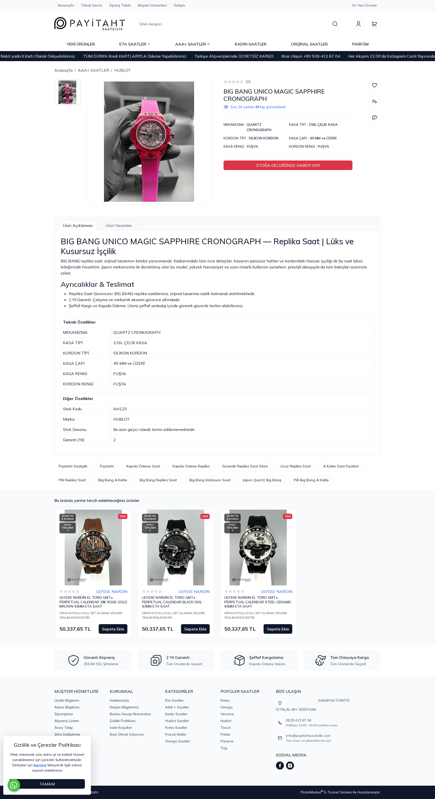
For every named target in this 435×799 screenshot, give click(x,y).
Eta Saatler (174, 700)
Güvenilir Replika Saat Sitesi (245, 466)
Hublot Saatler (177, 720)
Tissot (226, 727)
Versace (227, 714)
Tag (224, 748)
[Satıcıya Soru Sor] (375, 117)
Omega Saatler (177, 741)
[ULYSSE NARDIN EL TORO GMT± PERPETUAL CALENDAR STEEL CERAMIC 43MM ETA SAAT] (258, 548)
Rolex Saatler (176, 727)
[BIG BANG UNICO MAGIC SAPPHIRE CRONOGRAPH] (149, 142)
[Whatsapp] (14, 785)
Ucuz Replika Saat (295, 466)
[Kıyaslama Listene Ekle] (375, 101)
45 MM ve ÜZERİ (323, 138)
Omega (227, 707)
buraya (40, 765)
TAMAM (47, 783)
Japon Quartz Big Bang (262, 480)
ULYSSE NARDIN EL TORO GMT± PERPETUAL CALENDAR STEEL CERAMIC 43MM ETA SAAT (257, 602)
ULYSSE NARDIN (111, 591)
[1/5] (226, 82)
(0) (248, 81)
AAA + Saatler (177, 707)
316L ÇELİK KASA (323, 124)
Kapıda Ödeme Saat (143, 466)
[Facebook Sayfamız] (280, 766)
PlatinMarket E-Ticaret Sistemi (326, 792)
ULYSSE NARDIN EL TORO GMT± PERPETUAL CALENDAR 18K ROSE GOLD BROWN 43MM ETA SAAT (93, 602)
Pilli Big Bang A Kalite (311, 480)
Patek (225, 734)
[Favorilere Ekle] (375, 85)
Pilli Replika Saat (72, 480)
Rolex (225, 700)
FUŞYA (252, 146)
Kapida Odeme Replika (191, 466)
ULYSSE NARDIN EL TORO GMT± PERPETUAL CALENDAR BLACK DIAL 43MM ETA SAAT (172, 602)
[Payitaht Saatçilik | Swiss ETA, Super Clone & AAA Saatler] (89, 24)
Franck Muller (176, 734)
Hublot (226, 720)
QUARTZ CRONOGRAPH (259, 127)
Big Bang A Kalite (112, 480)
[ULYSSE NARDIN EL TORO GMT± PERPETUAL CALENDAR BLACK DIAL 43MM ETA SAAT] (176, 548)
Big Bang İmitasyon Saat (209, 480)
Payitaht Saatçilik (73, 466)
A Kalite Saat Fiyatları (341, 466)
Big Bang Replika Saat (158, 480)
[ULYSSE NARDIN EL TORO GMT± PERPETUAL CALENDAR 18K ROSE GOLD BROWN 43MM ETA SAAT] (93, 548)
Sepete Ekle (113, 628)
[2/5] (228, 82)
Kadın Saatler (176, 714)
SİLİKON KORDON (263, 138)
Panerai (227, 741)
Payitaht (107, 466)
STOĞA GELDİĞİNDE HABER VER (288, 165)
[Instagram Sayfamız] (290, 766)
